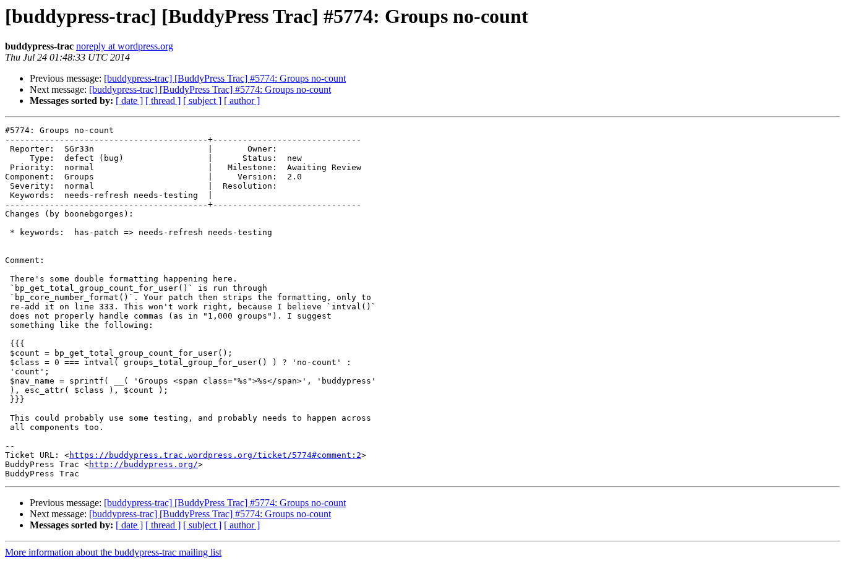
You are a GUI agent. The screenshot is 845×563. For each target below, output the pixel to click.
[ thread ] (163, 100)
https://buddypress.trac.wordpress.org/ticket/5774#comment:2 (215, 455)
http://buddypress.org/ (143, 464)
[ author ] (242, 100)
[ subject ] (202, 100)
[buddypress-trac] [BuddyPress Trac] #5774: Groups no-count (225, 78)
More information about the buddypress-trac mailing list (113, 552)
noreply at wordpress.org (124, 46)
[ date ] (129, 100)
